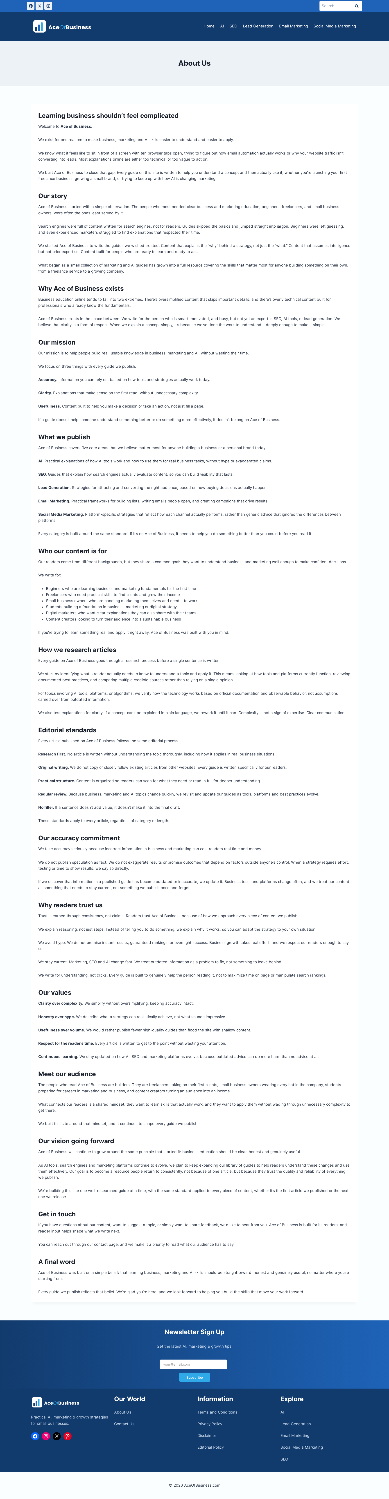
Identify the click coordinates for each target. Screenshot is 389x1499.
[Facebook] (30, 6)
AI (222, 26)
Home (209, 26)
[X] (39, 6)
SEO (233, 26)
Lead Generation (258, 26)
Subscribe (194, 1377)
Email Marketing (293, 26)
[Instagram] (48, 6)
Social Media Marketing (335, 26)
